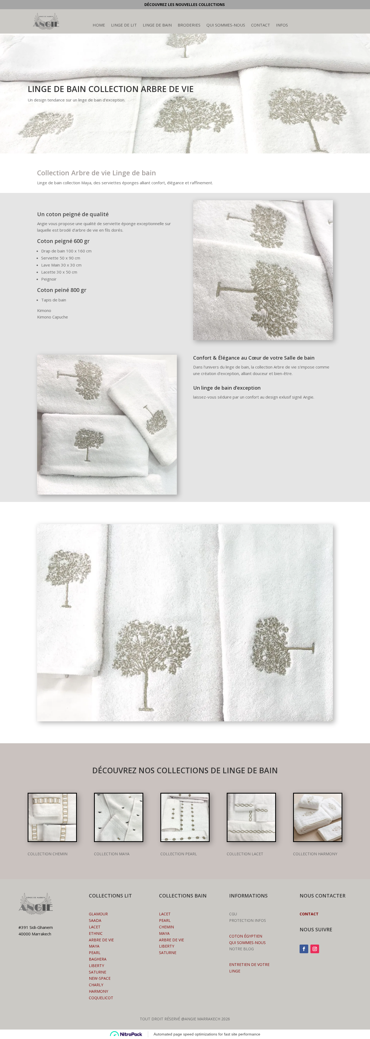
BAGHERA (97, 959)
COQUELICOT (101, 997)
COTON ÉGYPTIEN (245, 936)
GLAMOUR (98, 913)
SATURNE (97, 972)
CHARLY (96, 984)
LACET (94, 926)
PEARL (94, 952)
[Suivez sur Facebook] (304, 949)
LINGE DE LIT (124, 25)
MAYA (164, 933)
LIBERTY (96, 965)
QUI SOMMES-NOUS (225, 25)
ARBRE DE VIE (171, 939)
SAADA (95, 920)
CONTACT (260, 25)
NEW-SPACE (100, 978)
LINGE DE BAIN (157, 25)
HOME (99, 25)
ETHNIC (96, 933)
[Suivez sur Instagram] (314, 949)
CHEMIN (166, 926)
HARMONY (98, 991)
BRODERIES (189, 25)
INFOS (282, 25)
